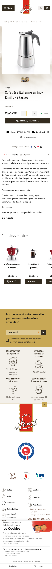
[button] (41, 8)
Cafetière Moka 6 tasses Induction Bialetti (12, 266)
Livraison (33, 512)
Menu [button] (9, 7)
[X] (34, 146)
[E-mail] (41, 146)
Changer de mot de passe (40, 514)
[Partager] (31, 146)
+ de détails (9, 106)
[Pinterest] (38, 146)
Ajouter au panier (26, 120)
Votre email (12, 332)
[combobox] (35, 154)
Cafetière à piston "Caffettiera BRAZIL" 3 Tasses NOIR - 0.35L (33, 266)
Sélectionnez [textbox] (25, 154)
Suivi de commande (37, 509)
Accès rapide (12, 154)
